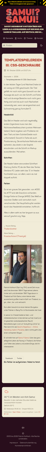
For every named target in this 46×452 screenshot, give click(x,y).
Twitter (19, 358)
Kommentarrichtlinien (23, 446)
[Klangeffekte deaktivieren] (23, 427)
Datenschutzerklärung (28, 443)
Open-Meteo (17, 412)
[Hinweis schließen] (40, 3)
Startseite (7, 77)
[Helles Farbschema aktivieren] (41, 45)
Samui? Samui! (23, 338)
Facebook (9, 358)
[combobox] (19, 45)
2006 (16, 77)
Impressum (14, 443)
